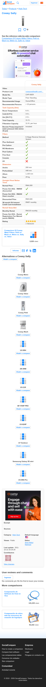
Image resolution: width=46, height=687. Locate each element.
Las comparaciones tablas (11, 655)
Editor (27, 540)
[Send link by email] (23, 250)
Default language (32, 535)
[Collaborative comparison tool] (8, 3)
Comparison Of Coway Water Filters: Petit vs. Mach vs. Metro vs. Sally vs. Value (14, 233)
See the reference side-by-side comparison (21, 36)
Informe (16, 251)
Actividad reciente (8, 670)
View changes (9, 564)
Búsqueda (18, 3)
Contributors (9, 553)
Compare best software (10, 652)
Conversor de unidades (10, 658)
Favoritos (19, 29)
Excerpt (7, 523)
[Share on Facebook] (27, 250)
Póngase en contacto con (34, 655)
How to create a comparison (12, 649)
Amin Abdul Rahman (29, 544)
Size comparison (8, 661)
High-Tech (22, 9)
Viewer (6, 540)
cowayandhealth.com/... (34, 91)
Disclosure (29, 649)
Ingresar (34, 3)
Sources (7, 529)
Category (7, 535)
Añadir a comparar (10, 259)
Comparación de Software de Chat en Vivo (12, 594)
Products (12, 9)
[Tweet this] (30, 250)
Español (41, 3)
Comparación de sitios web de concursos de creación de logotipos (13, 615)
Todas (4, 9)
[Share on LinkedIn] (34, 250)
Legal (27, 652)
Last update (9, 547)
